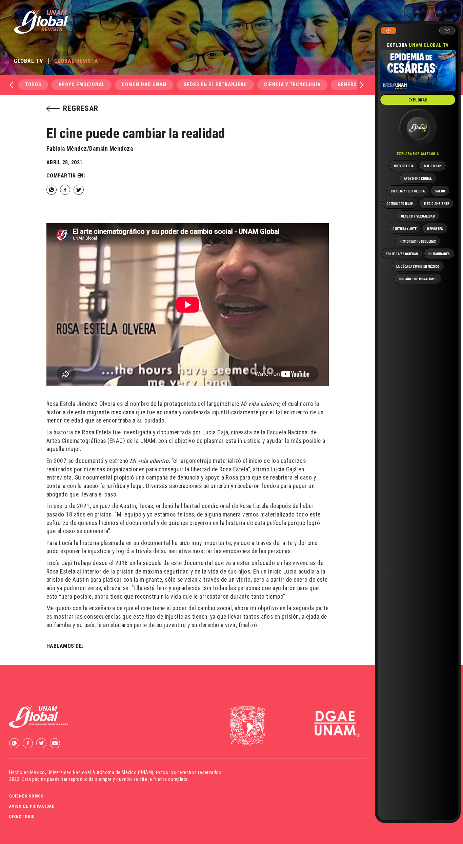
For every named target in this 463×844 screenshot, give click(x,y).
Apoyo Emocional (81, 85)
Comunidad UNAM (144, 85)
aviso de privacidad (32, 806)
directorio (22, 816)
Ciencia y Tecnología (292, 85)
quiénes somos (26, 796)
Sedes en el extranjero (215, 85)
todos (33, 85)
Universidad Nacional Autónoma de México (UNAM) (100, 772)
